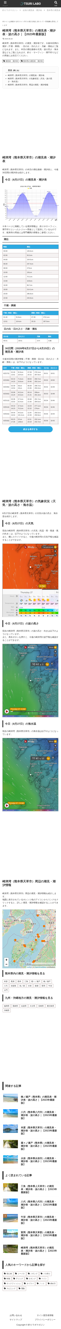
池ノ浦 (22, 986)
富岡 (43, 986)
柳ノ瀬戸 (46, 981)
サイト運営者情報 (45, 1315)
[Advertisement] (30, 121)
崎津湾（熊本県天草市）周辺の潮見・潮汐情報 (28, 85)
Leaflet (29, 967)
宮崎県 (41, 1006)
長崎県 (15, 1006)
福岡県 (6, 1006)
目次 (10, 70)
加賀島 (13, 986)
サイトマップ (16, 1319)
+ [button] (6, 960)
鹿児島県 (50, 1006)
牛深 (50, 986)
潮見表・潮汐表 (11, 61)
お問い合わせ (16, 1315)
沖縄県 (6, 1010)
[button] (54, 722)
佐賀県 (24, 1006)
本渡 (6, 981)
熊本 (19, 981)
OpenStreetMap (40, 967)
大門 (6, 990)
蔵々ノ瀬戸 (35, 981)
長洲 (12, 981)
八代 (6, 986)
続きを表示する (30, 429)
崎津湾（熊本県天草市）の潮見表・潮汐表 (26, 75)
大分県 (32, 1006)
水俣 (30, 986)
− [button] (6, 964)
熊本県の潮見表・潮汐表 (33, 61)
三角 (26, 981)
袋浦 (36, 986)
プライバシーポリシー (45, 1319)
